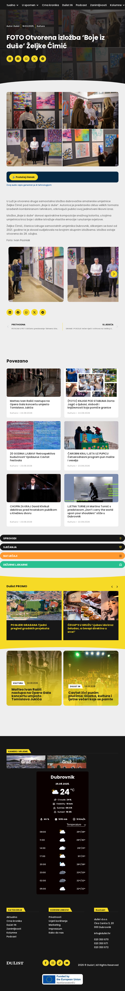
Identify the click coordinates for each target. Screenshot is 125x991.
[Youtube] (67, 963)
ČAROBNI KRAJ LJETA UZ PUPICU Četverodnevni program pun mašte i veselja (91, 457)
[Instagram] (53, 963)
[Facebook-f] (45, 963)
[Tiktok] (60, 963)
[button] (10, 58)
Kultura (41, 26)
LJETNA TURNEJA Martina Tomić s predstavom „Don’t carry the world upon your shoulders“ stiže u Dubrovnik (90, 511)
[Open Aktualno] (17, 5)
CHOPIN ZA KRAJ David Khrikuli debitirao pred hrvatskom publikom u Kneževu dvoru (33, 510)
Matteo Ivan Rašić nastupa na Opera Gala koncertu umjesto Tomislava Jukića (30, 404)
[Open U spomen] (37, 5)
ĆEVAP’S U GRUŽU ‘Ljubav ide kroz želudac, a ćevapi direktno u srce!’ (34, 628)
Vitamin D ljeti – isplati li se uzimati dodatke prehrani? (86, 626)
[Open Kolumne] (123, 5)
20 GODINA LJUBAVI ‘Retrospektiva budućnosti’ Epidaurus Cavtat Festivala (32, 457)
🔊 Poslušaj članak (24, 177)
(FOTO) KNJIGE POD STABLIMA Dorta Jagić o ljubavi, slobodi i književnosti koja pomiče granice (91, 404)
